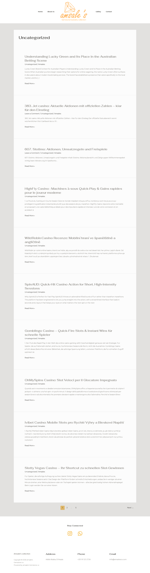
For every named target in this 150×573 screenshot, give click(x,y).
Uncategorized (31, 64)
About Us (50, 12)
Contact (109, 12)
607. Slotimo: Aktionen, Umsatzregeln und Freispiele (66, 149)
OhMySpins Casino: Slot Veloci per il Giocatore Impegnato (71, 380)
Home (40, 12)
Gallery (98, 12)
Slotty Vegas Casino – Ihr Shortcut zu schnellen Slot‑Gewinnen (74, 468)
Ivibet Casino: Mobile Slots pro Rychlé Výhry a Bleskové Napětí (74, 422)
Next (130, 507)
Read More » (30, 83)
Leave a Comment (32, 114)
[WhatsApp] (80, 533)
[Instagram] (69, 533)
